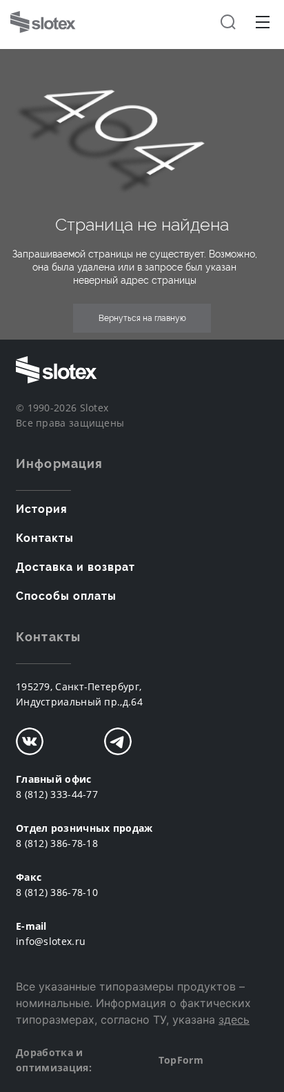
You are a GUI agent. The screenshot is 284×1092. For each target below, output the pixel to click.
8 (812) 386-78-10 (57, 892)
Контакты (45, 538)
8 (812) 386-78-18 (57, 843)
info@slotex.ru (50, 941)
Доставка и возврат (75, 567)
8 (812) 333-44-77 (57, 794)
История (42, 509)
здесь (234, 1019)
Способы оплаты (66, 596)
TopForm (181, 1059)
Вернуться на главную (142, 318)
